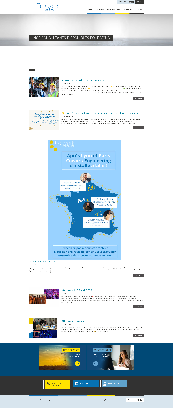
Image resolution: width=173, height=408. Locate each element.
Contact (139, 2)
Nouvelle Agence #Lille (42, 261)
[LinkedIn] (130, 2)
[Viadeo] (132, 2)
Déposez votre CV (85, 384)
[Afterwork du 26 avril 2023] (44, 297)
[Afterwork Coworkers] (44, 328)
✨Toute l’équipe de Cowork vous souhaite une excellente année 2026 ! (101, 113)
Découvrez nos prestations (56, 385)
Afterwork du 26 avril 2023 (76, 290)
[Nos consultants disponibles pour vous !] (44, 87)
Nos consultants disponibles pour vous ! (83, 80)
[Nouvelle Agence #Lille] (83, 200)
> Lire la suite (138, 98)
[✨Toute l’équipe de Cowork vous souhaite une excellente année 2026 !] (44, 120)
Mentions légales (101, 400)
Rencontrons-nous (114, 384)
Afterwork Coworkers (73, 321)
